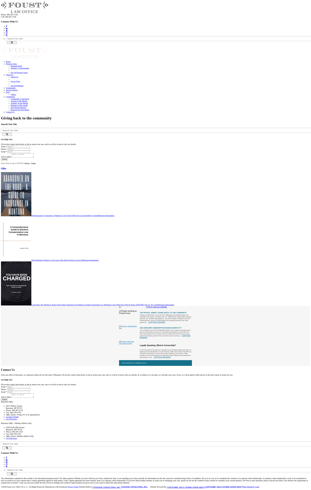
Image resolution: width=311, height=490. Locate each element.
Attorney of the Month (19, 103)
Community (10, 97)
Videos (13, 94)
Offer (3, 168)
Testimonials (10, 88)
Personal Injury (16, 66)
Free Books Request (18, 108)
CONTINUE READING (156, 322)
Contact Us (10, 112)
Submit (4, 159)
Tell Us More (6, 157)
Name (4, 147)
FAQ (8, 92)
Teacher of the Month (19, 101)
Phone (4, 149)
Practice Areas (11, 64)
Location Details (12, 417)
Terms (33, 163)
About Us (9, 75)
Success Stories (12, 90)
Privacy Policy (73, 487)
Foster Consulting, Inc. (134, 487)
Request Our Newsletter (20, 110)
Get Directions (11, 419)
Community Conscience (20, 99)
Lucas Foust (15, 81)
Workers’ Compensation (20, 68)
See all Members (17, 86)
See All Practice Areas (19, 73)
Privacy (27, 163)
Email (4, 152)
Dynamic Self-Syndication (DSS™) (225, 487)
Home (8, 62)
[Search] (12, 42)
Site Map (247, 487)
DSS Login (255, 487)
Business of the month (19, 105)
